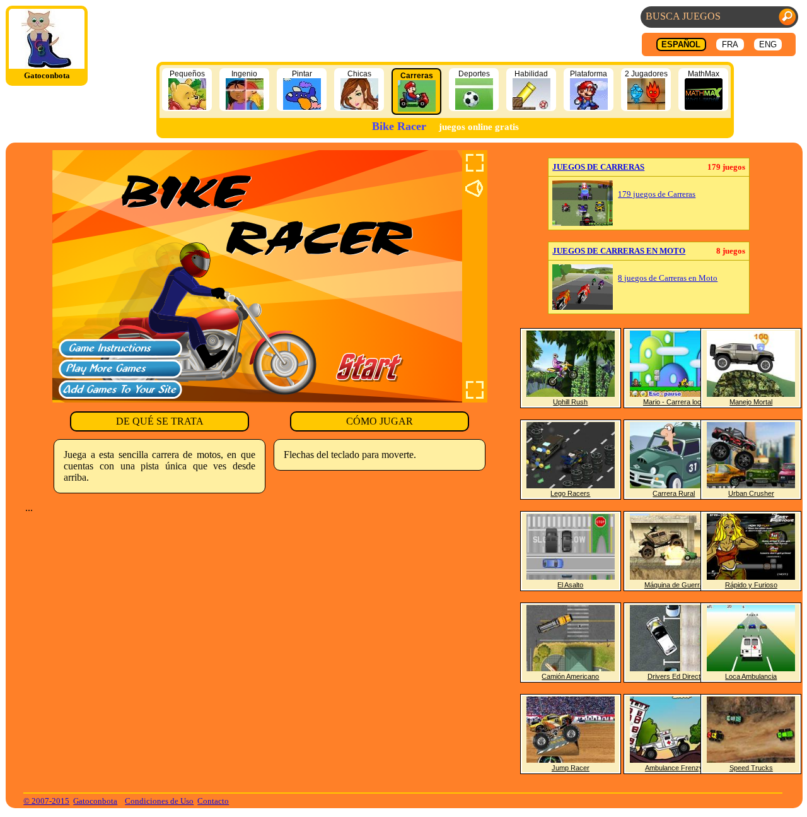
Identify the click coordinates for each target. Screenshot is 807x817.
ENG (768, 44)
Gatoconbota (95, 801)
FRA (730, 44)
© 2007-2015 (46, 801)
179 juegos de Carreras (656, 194)
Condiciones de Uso (159, 801)
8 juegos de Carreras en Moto (667, 278)
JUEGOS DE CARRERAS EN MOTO (618, 251)
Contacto (213, 801)
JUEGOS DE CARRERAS (598, 167)
